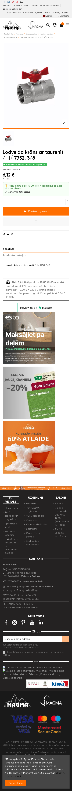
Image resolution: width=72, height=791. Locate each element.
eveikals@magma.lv (18, 586)
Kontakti (17, 12)
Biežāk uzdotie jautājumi (56, 12)
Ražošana (7, 6)
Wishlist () (64, 16)
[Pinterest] (12, 234)
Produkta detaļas (14, 255)
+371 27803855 (11, 581)
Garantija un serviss (33, 535)
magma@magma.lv (18, 590)
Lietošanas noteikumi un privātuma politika (11, 546)
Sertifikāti (31, 528)
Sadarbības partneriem (32, 543)
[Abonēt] (65, 639)
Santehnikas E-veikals (50, 6)
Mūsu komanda (35, 515)
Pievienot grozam (38, 211)
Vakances (31, 520)
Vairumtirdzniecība (22, 6)
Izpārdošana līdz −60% (12, 9)
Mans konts (11, 508)
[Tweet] (8, 234)
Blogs (9, 12)
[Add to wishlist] (36, 221)
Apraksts (8, 249)
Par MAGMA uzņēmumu (33, 12)
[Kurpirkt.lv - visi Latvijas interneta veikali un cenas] (33, 667)
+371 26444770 (11, 576)
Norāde (7, 169)
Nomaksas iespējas (11, 533)
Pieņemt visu (15, 783)
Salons (35, 6)
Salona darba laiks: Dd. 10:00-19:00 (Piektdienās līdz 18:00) (62, 516)
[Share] (4, 234)
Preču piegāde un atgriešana (11, 516)
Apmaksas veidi (11, 525)
